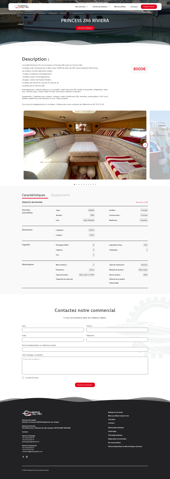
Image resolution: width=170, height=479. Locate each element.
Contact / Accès (149, 6)
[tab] (35, 195)
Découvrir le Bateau (85, 28)
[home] (23, 7)
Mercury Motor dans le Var (118, 416)
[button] (81, 7)
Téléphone (90, 336)
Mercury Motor (120, 7)
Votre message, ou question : (33, 355)
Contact (111, 423)
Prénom (89, 326)
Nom (24, 326)
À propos (134, 7)
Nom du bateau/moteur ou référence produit (39, 345)
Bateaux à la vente (115, 412)
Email (24, 336)
